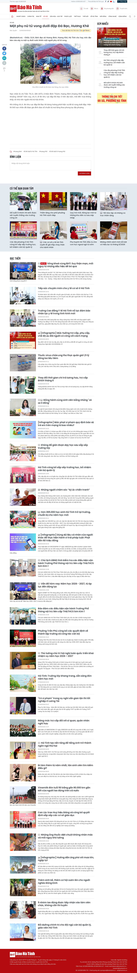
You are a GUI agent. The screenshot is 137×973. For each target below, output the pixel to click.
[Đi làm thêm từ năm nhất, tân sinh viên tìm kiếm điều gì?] (23, 772)
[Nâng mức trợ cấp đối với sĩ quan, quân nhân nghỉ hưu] (23, 728)
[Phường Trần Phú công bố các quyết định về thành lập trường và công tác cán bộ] (23, 638)
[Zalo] (114, 1)
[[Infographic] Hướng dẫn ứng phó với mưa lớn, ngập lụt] (23, 865)
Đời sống (103, 16)
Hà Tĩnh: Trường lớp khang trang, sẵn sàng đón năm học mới (65, 677)
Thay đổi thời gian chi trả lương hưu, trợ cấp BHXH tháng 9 (114, 52)
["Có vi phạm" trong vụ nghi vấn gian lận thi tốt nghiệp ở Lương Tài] (23, 705)
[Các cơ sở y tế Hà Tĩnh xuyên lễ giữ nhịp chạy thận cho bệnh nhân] (53, 230)
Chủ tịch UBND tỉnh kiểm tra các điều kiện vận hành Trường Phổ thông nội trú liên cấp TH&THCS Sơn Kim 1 (66, 563)
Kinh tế (38, 16)
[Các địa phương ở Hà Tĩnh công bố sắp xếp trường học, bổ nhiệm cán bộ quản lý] (23, 230)
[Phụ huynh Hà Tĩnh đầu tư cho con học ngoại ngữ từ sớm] (83, 230)
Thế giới (85, 16)
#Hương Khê (43, 151)
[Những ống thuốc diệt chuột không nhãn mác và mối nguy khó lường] (23, 842)
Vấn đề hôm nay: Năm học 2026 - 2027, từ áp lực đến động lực (65, 585)
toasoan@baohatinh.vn (120, 968)
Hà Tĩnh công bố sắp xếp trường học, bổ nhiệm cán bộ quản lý (114, 62)
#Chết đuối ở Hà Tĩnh (30, 151)
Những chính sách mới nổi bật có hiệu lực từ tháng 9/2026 (113, 243)
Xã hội (45, 16)
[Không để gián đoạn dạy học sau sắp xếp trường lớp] (23, 452)
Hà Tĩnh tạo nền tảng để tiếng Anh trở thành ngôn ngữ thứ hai (64, 744)
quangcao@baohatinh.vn (108, 970)
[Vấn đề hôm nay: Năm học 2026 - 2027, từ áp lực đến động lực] (23, 591)
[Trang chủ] (12, 16)
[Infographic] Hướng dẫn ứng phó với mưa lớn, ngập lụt (66, 859)
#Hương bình (17, 151)
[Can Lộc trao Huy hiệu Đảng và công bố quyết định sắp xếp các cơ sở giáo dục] (23, 819)
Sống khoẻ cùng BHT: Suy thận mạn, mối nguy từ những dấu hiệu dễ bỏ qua (65, 265)
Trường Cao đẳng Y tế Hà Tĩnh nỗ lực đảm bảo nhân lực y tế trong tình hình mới (64, 312)
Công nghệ (112, 16)
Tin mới (86, 8)
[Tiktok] (108, 1)
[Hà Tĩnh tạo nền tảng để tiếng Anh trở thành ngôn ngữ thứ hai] (23, 750)
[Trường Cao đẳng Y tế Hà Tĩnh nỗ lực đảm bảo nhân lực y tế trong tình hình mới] (23, 318)
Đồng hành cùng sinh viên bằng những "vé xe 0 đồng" (65, 401)
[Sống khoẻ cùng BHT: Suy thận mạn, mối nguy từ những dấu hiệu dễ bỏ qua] (23, 271)
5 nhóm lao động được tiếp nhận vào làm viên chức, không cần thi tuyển (64, 904)
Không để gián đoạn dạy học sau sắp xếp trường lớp (63, 446)
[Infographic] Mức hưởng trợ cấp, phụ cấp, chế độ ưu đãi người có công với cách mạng (113, 41)
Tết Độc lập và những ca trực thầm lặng (112, 214)
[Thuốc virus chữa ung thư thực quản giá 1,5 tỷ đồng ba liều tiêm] (23, 362)
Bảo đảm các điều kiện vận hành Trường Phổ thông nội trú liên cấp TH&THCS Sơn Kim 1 (63, 610)
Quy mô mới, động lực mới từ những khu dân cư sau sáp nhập (83, 215)
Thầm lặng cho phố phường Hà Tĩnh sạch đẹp (52, 213)
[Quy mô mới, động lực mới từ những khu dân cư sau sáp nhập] (83, 201)
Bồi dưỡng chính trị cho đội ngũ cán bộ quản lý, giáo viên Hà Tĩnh (64, 926)
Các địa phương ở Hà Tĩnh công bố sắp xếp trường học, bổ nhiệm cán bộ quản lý (114, 73)
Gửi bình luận (84, 173)
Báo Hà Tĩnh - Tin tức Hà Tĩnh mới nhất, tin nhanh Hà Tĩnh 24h (30, 8)
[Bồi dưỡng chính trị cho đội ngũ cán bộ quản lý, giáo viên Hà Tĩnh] (23, 932)
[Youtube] (111, 2)
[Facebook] (105, 2)
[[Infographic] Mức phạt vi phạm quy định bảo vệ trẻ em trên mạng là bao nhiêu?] (23, 429)
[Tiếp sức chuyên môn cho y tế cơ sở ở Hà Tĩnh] (23, 295)
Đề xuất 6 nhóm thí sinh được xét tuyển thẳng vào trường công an (114, 85)
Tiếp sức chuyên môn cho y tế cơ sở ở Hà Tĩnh (64, 288)
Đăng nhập (123, 1)
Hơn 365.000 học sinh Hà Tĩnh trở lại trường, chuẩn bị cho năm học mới (64, 513)
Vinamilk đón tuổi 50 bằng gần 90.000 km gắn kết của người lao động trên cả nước (64, 789)
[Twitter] (4, 53)
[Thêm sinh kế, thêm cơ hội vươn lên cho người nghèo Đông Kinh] (23, 887)
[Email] (4, 58)
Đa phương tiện (109, 8)
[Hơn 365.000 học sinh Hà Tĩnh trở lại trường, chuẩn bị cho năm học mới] (23, 519)
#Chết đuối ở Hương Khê (57, 151)
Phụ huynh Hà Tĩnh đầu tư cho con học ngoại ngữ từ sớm (83, 243)
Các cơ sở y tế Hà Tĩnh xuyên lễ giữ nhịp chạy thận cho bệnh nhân (52, 244)
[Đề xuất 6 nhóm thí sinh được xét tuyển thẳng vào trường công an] (23, 201)
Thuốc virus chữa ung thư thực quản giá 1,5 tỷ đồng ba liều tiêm (63, 357)
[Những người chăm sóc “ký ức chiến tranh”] (23, 497)
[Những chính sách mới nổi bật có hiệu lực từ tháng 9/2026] (113, 230)
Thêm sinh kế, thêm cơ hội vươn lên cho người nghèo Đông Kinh (64, 881)
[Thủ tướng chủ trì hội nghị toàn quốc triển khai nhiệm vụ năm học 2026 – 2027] (23, 660)
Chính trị (30, 16)
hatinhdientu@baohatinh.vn (117, 966)
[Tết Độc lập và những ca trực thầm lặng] (113, 201)
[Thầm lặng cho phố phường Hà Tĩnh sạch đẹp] (53, 201)
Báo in (96, 8)
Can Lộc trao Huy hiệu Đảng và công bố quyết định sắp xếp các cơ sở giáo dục (64, 814)
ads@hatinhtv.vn (122, 970)
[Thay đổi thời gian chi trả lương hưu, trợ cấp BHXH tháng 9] (23, 385)
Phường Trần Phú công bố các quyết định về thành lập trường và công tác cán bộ (63, 632)
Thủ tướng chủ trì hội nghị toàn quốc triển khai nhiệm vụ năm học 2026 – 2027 (66, 655)
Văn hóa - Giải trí (56, 16)
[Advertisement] (50, 125)
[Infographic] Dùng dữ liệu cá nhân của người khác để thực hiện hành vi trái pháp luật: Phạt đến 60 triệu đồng (65, 537)
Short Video (20, 16)
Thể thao (77, 16)
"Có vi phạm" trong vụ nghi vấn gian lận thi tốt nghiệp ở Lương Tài (64, 700)
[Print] (4, 63)
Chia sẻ (4, 44)
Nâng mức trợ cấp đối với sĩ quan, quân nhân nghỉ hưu (63, 722)
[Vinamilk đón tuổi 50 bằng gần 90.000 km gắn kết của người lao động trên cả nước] (23, 795)
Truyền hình (123, 8)
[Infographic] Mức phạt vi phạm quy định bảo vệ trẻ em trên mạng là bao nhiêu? (66, 424)
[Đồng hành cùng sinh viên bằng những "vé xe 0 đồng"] (23, 407)
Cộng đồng (122, 16)
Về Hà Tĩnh (94, 16)
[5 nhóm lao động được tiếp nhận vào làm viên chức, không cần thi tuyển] (23, 910)
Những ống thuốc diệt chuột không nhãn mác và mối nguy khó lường (65, 836)
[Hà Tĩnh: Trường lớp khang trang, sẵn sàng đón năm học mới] (23, 683)
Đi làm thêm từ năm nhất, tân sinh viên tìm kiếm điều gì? (65, 767)
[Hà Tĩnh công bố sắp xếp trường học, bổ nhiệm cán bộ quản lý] (23, 474)
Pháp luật (68, 16)
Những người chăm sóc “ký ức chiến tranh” (65, 489)
